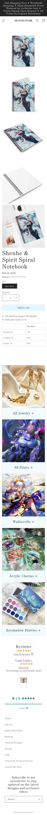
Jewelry (9, 724)
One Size (9, 286)
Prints (8, 718)
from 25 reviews (22, 654)
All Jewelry (21, 413)
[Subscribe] (39, 799)
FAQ (7, 754)
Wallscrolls (21, 521)
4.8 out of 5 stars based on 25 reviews (23, 703)
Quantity (6, 292)
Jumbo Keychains (13, 730)
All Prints (21, 467)
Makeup (9, 736)
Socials (8, 748)
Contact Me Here (13, 766)
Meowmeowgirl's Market (25, 812)
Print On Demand (13, 742)
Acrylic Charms (21, 576)
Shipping (5, 277)
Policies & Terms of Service (19, 760)
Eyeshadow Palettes (21, 630)
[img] (23, 650)
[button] (3, 21)
